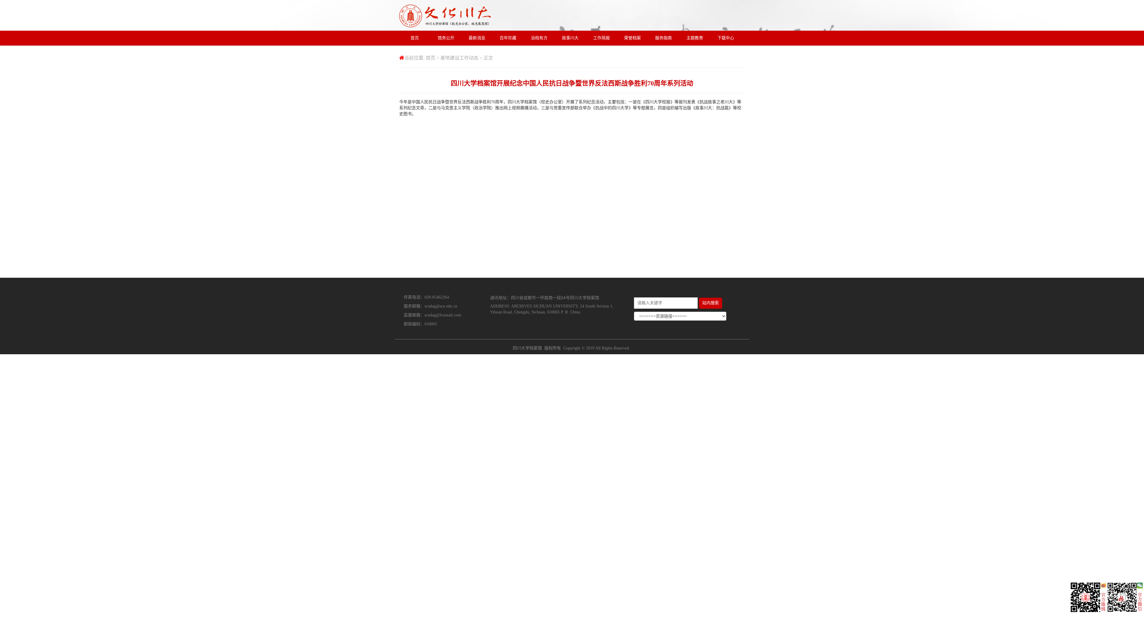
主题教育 (694, 38)
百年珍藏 (508, 38)
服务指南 (663, 38)
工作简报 (601, 38)
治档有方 (539, 38)
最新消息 (477, 38)
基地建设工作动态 (459, 57)
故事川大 (570, 38)
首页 (415, 38)
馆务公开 (446, 38)
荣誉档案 (632, 38)
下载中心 (725, 38)
